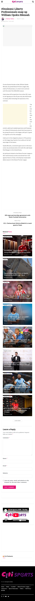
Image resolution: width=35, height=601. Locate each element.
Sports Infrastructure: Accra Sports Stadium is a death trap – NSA (16, 274)
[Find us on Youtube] (5, 596)
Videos (21, 588)
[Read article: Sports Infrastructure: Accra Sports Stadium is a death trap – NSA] (17, 268)
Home (2, 586)
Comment (6, 438)
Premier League (7, 236)
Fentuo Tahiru (10, 19)
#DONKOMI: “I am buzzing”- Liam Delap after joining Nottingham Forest (17, 251)
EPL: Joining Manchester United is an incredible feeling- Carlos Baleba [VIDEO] (17, 410)
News (7, 586)
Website (5, 473)
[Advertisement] (17, 65)
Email (5, 466)
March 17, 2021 (20, 19)
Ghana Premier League (23, 586)
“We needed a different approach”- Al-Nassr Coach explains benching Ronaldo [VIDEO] (17, 342)
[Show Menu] (2, 1)
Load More (17, 420)
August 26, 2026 (8, 300)
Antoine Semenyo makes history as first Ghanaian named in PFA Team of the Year (17, 387)
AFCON (5, 259)
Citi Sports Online (9, 581)
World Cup (28, 588)
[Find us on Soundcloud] (8, 596)
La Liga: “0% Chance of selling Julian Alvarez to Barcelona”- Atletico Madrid (17, 297)
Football (6, 282)
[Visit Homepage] (17, 1)
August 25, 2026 (8, 391)
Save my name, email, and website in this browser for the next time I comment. (16, 481)
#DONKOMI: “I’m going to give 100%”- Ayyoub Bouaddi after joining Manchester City (16, 319)
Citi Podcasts (8, 556)
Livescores (4, 588)
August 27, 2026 (8, 254)
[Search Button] (33, 1)
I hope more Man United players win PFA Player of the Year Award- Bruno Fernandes (17, 364)
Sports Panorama (13, 588)
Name (5, 458)
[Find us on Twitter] (1, 596)
